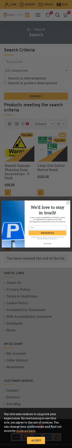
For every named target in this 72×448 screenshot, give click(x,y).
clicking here (25, 431)
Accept (36, 440)
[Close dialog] (67, 202)
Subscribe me (47, 232)
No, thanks (47, 244)
